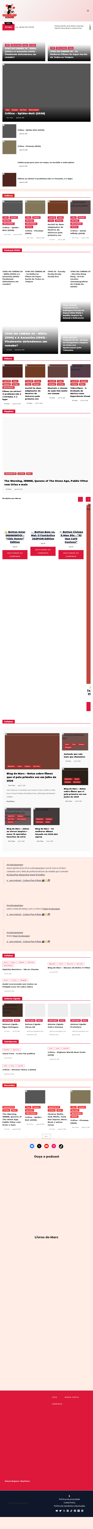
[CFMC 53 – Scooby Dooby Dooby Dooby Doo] (58, 261)
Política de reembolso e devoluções (69, 1506)
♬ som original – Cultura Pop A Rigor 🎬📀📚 (28, 880)
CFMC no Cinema (16, 45)
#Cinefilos (40, 874)
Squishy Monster (8, 965)
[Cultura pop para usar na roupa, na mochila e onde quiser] (9, 163)
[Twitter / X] (64, 1511)
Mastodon (8, 1481)
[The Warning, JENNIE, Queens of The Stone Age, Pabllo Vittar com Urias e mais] (32, 446)
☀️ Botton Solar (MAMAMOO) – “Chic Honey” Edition (14, 537)
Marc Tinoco (23, 110)
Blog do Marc (11, 766)
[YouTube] (57, 1511)
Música (82, 384)
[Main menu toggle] (88, 10)
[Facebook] (75, 1511)
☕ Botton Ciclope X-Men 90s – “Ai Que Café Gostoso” (71, 537)
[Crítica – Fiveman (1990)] (9, 147)
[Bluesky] (60, 1511)
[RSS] (82, 1511)
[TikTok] (71, 1511)
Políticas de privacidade (69, 1499)
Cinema (25, 45)
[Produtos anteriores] (80, 499)
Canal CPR (20, 176)
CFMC (7, 45)
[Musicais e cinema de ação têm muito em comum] (58, 371)
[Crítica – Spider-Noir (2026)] (46, 93)
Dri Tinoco (32, 45)
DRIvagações (68, 747)
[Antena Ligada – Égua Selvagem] (12, 1010)
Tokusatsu (50, 143)
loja (54, 1397)
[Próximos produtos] (88, 499)
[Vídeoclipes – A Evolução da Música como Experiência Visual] (80, 371)
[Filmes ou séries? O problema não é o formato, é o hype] (9, 179)
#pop (45, 908)
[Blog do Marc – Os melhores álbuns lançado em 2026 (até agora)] (46, 816)
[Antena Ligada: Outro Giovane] (58, 1010)
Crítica (7, 110)
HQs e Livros (70, 964)
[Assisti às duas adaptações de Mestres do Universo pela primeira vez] (58, 207)
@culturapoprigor (14, 864)
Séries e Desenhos (34, 110)
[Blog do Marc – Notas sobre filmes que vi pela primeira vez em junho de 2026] (75, 776)
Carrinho (57, 1404)
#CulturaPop (12, 874)
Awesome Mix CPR (10, 473)
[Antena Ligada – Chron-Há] (35, 1010)
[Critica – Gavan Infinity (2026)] (80, 207)
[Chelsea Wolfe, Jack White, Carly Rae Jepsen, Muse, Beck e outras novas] (58, 1096)
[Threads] (79, 1511)
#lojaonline (24, 874)
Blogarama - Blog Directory (21, 1481)
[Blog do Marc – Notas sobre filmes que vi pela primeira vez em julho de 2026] (32, 751)
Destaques (15, 110)
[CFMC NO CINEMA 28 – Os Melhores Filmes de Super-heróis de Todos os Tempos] (35, 261)
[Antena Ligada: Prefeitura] (80, 1010)
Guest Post (6, 1049)
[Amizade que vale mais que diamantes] (75, 741)
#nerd (32, 874)
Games (57, 1048)
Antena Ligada (8, 1020)
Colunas (13, 962)
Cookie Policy (69, 1502)
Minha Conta (72, 1397)
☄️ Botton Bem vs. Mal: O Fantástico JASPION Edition (43, 535)
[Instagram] (68, 1511)
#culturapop (54, 908)
